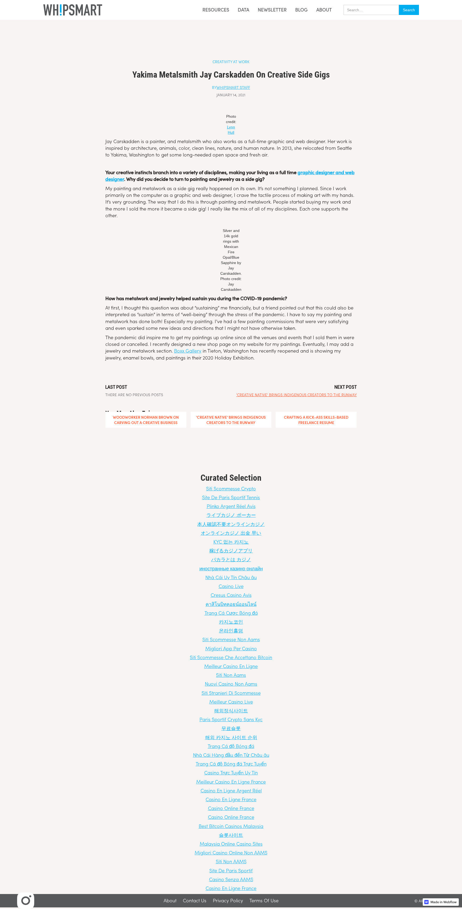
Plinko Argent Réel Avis (231, 506)
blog (301, 10)
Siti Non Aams (231, 674)
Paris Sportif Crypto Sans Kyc (231, 719)
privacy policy (228, 901)
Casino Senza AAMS (231, 879)
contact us (194, 901)
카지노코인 (231, 621)
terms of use (264, 901)
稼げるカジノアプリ (231, 550)
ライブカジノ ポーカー (231, 514)
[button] (214, 10)
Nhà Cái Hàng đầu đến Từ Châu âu (231, 754)
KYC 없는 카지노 (231, 541)
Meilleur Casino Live (231, 701)
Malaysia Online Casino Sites (231, 843)
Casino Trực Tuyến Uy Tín (231, 772)
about (324, 9)
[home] (72, 10)
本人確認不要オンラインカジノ (231, 524)
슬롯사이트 (231, 834)
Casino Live (231, 586)
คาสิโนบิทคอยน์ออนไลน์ (231, 604)
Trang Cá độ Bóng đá (231, 746)
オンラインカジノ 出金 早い (231, 532)
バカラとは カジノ (231, 559)
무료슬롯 (231, 728)
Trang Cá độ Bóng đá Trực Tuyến (231, 763)
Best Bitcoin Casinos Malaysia (231, 826)
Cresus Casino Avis (231, 594)
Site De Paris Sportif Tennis (231, 497)
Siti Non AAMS (231, 861)
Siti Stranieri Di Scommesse (231, 692)
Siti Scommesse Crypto (231, 488)
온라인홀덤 (231, 630)
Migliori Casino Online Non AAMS (231, 852)
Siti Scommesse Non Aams (231, 639)
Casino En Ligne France (231, 799)
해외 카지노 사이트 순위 (231, 737)
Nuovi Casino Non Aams (231, 683)
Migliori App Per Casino (231, 648)
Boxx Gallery (187, 350)
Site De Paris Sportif (231, 870)
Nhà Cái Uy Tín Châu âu (231, 577)
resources (215, 9)
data (243, 10)
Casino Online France (231, 808)
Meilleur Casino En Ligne (231, 666)
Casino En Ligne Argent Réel (231, 790)
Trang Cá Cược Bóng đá (231, 612)
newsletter (272, 10)
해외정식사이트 (231, 710)
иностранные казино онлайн (231, 568)
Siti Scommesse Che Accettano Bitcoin (231, 657)
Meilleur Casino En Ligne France (231, 781)
